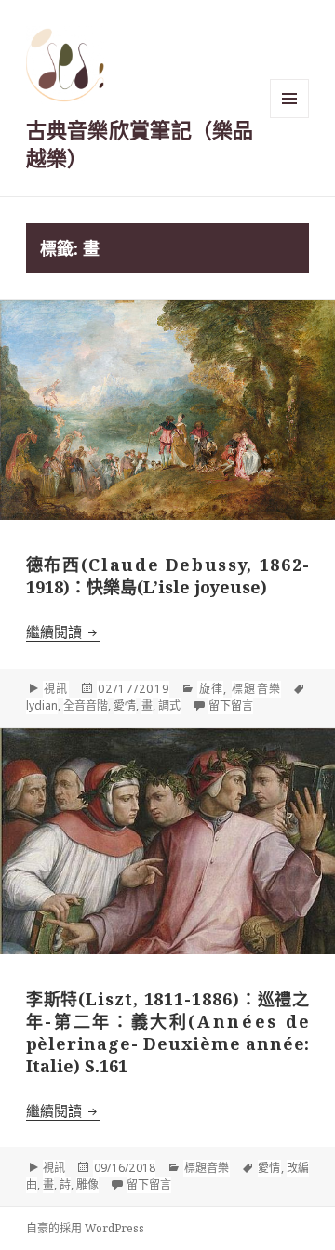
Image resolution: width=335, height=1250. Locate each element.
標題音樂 (256, 689)
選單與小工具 (289, 98)
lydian (42, 705)
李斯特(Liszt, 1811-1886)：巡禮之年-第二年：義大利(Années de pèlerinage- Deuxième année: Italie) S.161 (168, 1032)
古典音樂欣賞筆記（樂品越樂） (140, 143)
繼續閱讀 (63, 631)
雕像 (87, 1184)
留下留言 (230, 705)
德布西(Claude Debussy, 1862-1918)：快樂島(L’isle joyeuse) (168, 575)
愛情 (125, 705)
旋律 (210, 689)
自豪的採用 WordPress (85, 1228)
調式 (169, 705)
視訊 (56, 689)
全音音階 (85, 705)
